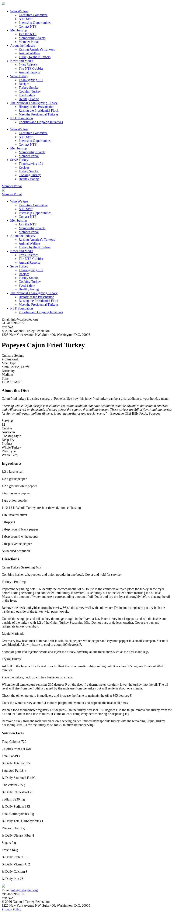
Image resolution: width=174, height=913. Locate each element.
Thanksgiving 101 (31, 80)
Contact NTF (27, 26)
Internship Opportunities (35, 22)
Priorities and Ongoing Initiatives (41, 122)
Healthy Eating (29, 99)
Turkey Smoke (28, 87)
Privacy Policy (11, 909)
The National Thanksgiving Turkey (34, 103)
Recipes (24, 84)
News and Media (21, 61)
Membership (18, 30)
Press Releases (28, 64)
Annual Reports (29, 72)
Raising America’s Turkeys (37, 49)
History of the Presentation (36, 106)
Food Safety (27, 95)
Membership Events (32, 38)
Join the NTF (27, 34)
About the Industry (22, 45)
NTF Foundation (21, 118)
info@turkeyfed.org (24, 890)
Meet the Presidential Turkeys (38, 114)
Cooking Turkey (30, 91)
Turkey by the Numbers (35, 57)
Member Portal (29, 42)
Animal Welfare (29, 53)
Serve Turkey (19, 76)
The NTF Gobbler (31, 68)
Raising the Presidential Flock (39, 110)
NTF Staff (25, 19)
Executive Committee (33, 15)
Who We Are (19, 11)
